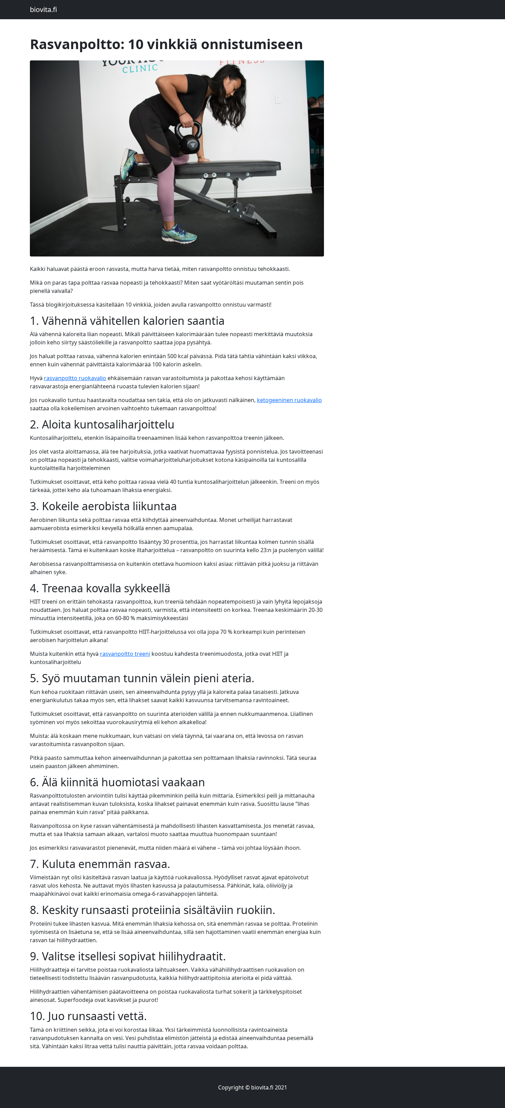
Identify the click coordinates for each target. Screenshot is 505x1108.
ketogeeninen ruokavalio (289, 400)
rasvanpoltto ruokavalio (75, 378)
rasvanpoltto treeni (125, 654)
